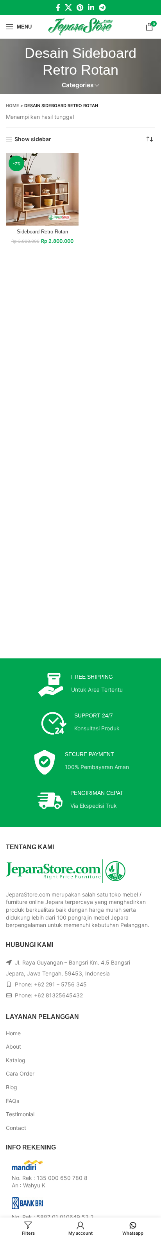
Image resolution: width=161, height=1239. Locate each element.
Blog (11, 1087)
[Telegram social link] (102, 7)
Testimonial (20, 1114)
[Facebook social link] (58, 7)
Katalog (15, 1060)
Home (12, 105)
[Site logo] (80, 26)
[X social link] (68, 7)
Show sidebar (32, 139)
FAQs (12, 1100)
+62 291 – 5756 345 (60, 984)
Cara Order (20, 1073)
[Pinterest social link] (80, 7)
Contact (16, 1127)
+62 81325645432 (58, 995)
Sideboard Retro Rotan (42, 232)
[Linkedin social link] (91, 7)
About (13, 1046)
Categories (77, 85)
